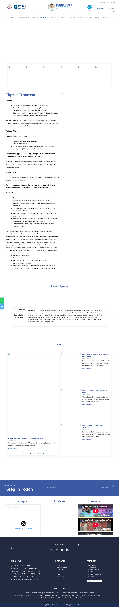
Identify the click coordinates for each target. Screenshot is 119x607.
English (93, 581)
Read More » (12, 448)
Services (70, 17)
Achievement (55, 17)
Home (13, 17)
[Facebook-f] (57, 549)
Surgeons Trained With (85, 17)
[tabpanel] (59, 314)
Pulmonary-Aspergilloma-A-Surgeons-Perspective (26, 438)
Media (63, 17)
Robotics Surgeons (23, 17)
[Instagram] (110, 2)
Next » (42, 454)
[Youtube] (104, 2)
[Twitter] (98, 2)
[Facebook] (101, 2)
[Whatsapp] (107, 2)
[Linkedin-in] (67, 549)
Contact (105, 17)
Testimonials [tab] (59, 294)
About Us (35, 17)
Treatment (43, 17)
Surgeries (97, 17)
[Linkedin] (113, 2)
